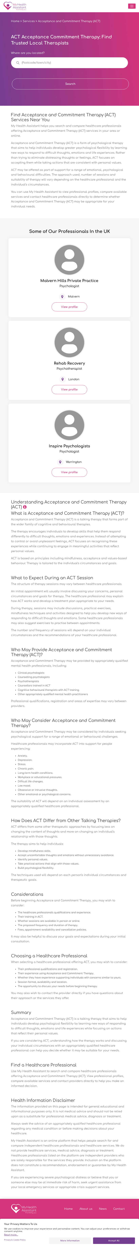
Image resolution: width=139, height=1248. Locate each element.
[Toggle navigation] (132, 6)
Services (29, 21)
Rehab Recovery (69, 363)
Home (15, 21)
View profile (69, 307)
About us (86, 1208)
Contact (119, 1208)
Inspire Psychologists (69, 446)
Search (70, 84)
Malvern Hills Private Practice (69, 281)
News (103, 1208)
